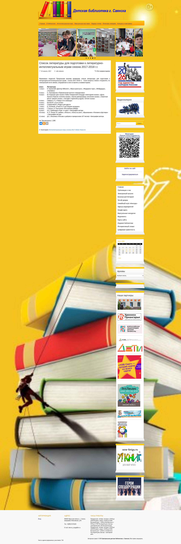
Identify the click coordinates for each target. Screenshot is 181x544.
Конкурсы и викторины (124, 23)
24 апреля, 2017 (46, 71)
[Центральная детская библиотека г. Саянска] (83, 10)
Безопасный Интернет (126, 197)
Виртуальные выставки (82, 23)
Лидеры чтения (96, 23)
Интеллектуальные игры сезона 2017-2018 (64, 130)
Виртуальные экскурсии (126, 213)
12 (126, 249)
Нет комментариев (103, 71)
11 (123, 249)
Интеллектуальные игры (65, 23)
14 (133, 249)
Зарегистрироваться (130, 174)
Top (176, 539)
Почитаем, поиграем (109, 23)
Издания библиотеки (125, 223)
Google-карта (122, 210)
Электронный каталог (125, 193)
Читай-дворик (123, 200)
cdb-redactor (60, 71)
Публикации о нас (124, 190)
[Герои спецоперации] (129, 486)
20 (130, 251)
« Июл (119, 258)
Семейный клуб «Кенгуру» (127, 203)
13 (130, 249)
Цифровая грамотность (126, 230)
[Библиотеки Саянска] (129, 304)
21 (133, 251)
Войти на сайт (129, 168)
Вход (39, 519)
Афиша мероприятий (125, 207)
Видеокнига (122, 216)
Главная (42, 23)
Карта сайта (122, 220)
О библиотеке (51, 23)
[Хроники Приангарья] (129, 316)
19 (126, 251)
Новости (83, 130)
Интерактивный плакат (126, 226)
